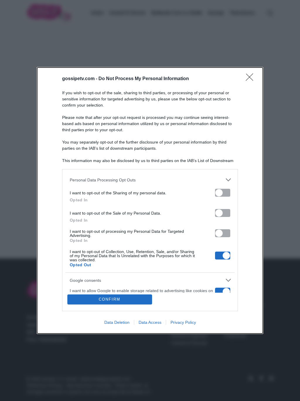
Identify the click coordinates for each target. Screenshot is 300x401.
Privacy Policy (183, 322)
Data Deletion (116, 322)
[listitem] (150, 180)
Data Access (150, 322)
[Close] (251, 79)
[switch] (222, 193)
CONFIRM (109, 299)
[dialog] (150, 200)
